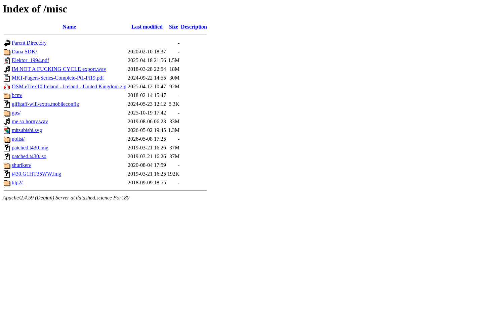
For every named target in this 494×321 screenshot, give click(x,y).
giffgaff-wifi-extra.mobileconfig (45, 104)
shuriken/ (21, 165)
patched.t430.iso (29, 156)
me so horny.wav (30, 121)
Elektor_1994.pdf (30, 60)
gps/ (16, 113)
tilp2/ (17, 182)
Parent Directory (29, 43)
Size (173, 27)
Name (69, 27)
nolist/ (18, 139)
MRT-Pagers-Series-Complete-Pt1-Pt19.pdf (58, 78)
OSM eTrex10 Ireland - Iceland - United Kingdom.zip (69, 86)
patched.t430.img (30, 147)
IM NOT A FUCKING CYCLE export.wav (59, 69)
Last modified (147, 27)
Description (194, 27)
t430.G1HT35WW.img (36, 174)
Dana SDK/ (24, 51)
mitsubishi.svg (27, 130)
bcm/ (17, 95)
